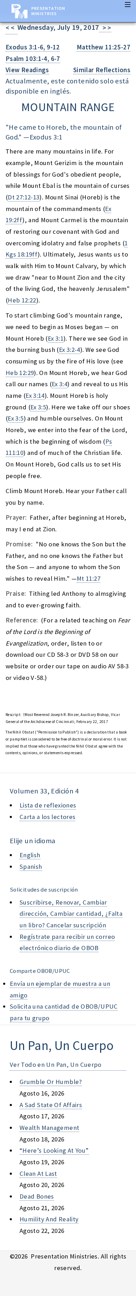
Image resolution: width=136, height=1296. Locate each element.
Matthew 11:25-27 (103, 47)
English (30, 855)
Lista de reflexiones (48, 805)
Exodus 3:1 (46, 137)
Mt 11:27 (88, 578)
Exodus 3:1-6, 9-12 (33, 47)
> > (105, 28)
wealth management (49, 1128)
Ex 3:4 (59, 384)
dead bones (37, 1196)
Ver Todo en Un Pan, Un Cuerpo (55, 1064)
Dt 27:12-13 (23, 197)
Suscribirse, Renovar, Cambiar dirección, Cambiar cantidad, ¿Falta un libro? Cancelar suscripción (71, 913)
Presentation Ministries (48, 11)
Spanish (31, 866)
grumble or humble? (51, 1082)
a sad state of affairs (51, 1105)
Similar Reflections (101, 70)
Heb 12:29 (20, 373)
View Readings (27, 70)
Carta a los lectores (47, 817)
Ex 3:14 (35, 395)
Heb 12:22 (22, 300)
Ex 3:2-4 (69, 350)
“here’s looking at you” (54, 1150)
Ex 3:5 (38, 407)
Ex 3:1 (55, 338)
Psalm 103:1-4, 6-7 (33, 59)
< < (11, 28)
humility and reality (49, 1219)
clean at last (38, 1173)
